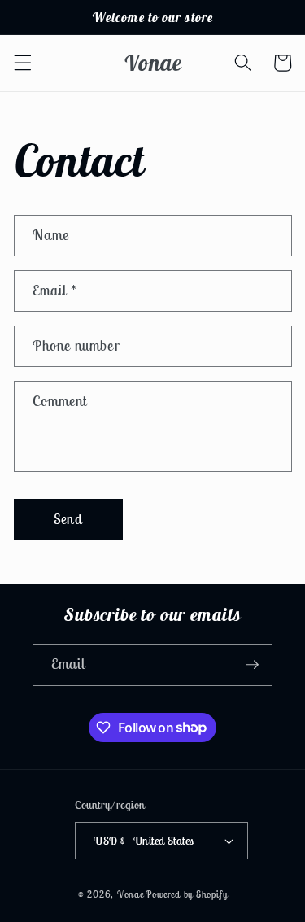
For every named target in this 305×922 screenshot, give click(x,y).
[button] (21, 62)
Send (67, 519)
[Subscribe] (252, 665)
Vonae (130, 894)
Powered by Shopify (186, 894)
